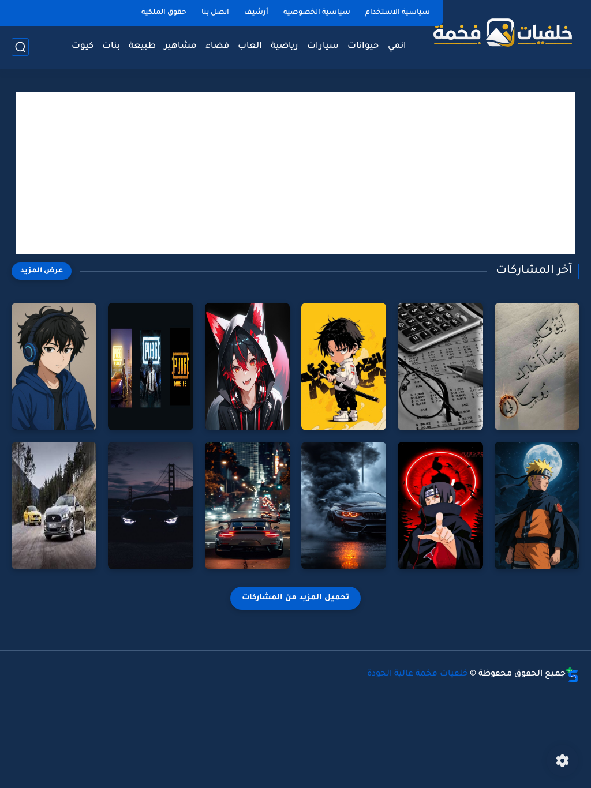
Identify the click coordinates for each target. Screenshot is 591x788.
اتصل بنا (215, 13)
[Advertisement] (295, 173)
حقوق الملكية (163, 13)
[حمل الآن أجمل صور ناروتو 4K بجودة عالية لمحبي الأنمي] (537, 505)
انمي (397, 46)
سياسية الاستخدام (397, 13)
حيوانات (363, 46)
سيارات (323, 46)
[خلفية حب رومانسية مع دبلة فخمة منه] (537, 366)
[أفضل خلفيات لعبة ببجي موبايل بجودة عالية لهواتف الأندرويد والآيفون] (150, 366)
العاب (250, 46)
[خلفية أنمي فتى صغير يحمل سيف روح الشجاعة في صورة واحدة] (343, 366)
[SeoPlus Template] (572, 674)
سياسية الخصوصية (316, 13)
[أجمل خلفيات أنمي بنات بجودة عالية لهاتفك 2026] (247, 366)
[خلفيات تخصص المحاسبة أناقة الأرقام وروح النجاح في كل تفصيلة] (440, 366)
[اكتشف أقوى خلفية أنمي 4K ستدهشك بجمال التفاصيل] (54, 366)
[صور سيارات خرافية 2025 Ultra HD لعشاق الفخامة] (247, 505)
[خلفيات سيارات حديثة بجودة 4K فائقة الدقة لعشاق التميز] (343, 505)
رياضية (284, 46)
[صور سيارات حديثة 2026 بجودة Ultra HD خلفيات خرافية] (150, 505)
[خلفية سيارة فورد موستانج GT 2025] (54, 505)
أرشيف (256, 13)
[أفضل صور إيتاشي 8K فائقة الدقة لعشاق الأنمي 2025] (440, 505)
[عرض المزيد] (42, 271)
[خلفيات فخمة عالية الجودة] (502, 33)
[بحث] (20, 47)
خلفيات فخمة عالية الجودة (417, 674)
